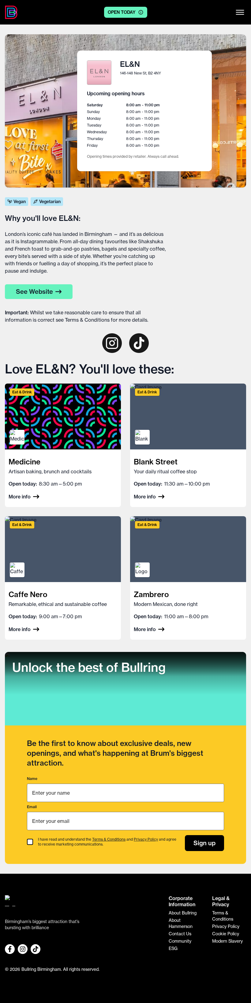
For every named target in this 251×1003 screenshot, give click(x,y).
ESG (173, 948)
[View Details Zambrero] (188, 578)
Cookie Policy (225, 934)
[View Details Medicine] (63, 445)
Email (32, 806)
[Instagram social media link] (23, 949)
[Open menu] (240, 12)
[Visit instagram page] (112, 343)
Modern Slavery (227, 941)
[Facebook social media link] (10, 949)
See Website (34, 291)
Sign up (204, 843)
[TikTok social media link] (35, 949)
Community (180, 941)
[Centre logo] (11, 12)
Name (32, 778)
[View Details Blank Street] (188, 445)
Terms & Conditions (87, 320)
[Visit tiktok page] (139, 343)
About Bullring (183, 913)
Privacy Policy (146, 839)
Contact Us (180, 934)
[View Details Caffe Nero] (63, 578)
